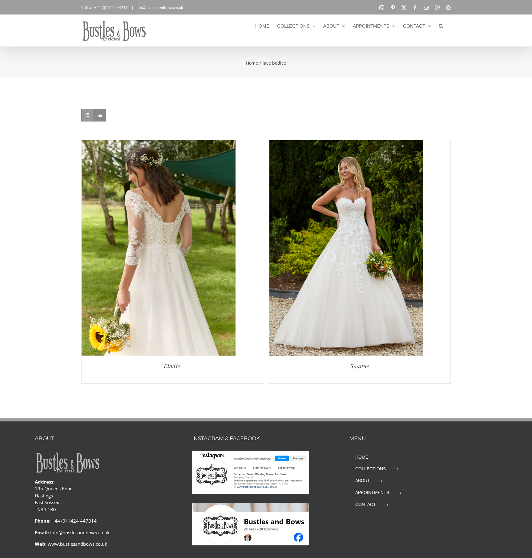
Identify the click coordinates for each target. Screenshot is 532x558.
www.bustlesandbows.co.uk (77, 544)
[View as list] (100, 115)
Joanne (359, 366)
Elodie (172, 366)
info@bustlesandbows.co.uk (159, 7)
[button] (441, 26)
